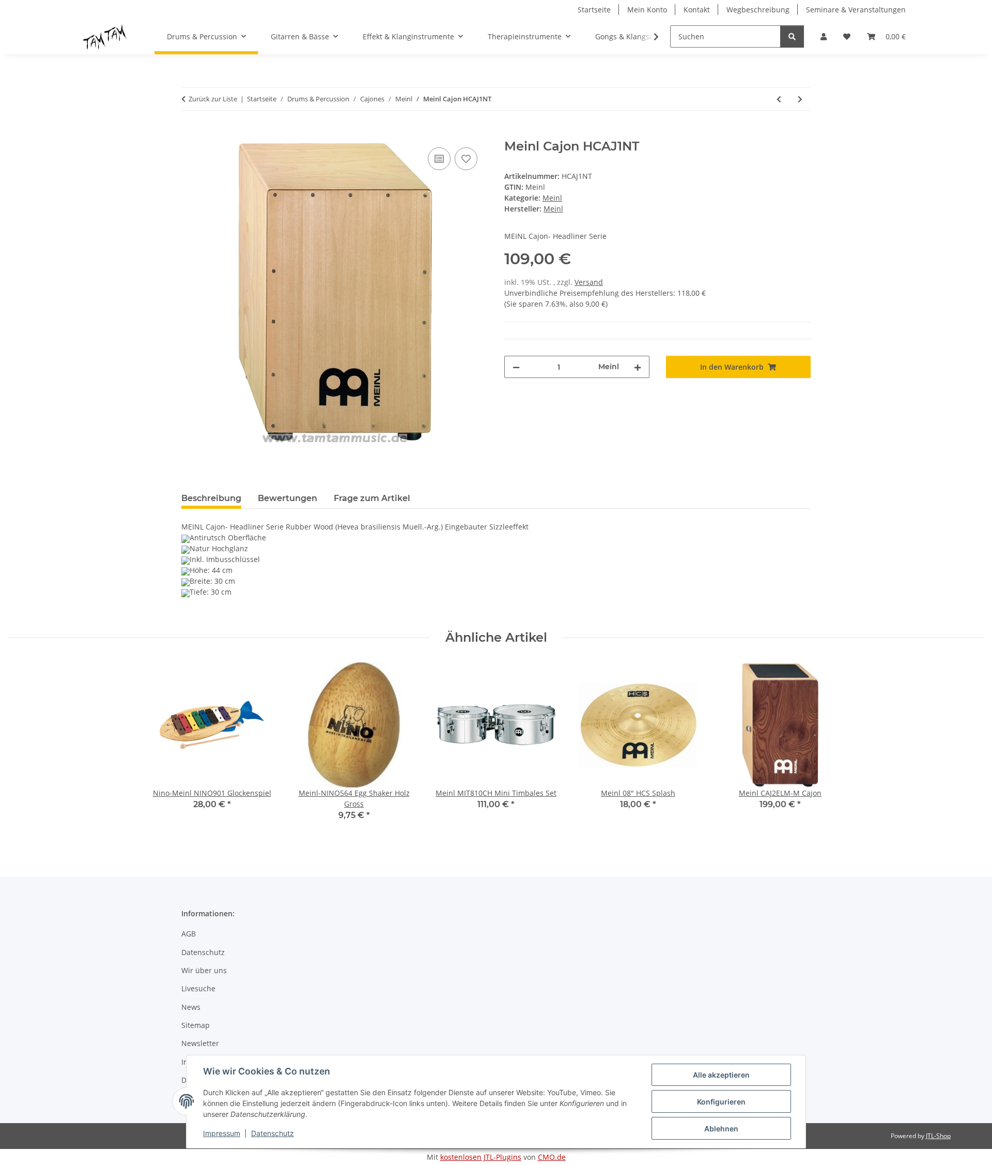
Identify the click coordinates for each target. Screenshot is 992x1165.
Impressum (221, 1133)
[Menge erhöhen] (637, 366)
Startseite (594, 9)
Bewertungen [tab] (287, 498)
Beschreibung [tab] (211, 498)
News (190, 1007)
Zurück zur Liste (213, 98)
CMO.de (552, 1157)
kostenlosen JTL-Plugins (480, 1157)
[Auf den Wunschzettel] (466, 158)
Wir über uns (204, 970)
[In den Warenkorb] (189, 133)
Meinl (552, 198)
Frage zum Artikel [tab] (372, 498)
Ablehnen (721, 1128)
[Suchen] (792, 36)
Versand (589, 282)
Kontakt (697, 9)
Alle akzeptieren (721, 1074)
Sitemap (195, 1025)
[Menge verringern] (516, 366)
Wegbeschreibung (757, 9)
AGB (188, 934)
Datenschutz (272, 1133)
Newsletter (200, 1043)
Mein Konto (647, 9)
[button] (823, 36)
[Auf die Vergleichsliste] (439, 158)
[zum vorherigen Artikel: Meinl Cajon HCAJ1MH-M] (778, 99)
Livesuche (198, 988)
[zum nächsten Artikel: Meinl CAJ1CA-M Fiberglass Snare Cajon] (800, 99)
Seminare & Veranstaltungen (856, 9)
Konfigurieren (721, 1101)
